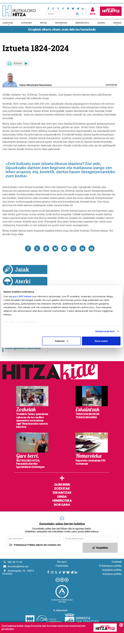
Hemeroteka (62, 500)
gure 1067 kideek (22, 296)
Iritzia (43, 22)
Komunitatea (82, 22)
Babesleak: (62, 610)
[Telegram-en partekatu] (64, 248)
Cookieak (117, 561)
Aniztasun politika (112, 574)
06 (116, 85)
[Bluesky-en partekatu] (55, 248)
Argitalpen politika (112, 569)
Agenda (101, 22)
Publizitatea (62, 565)
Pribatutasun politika (110, 565)
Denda (62, 496)
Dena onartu (101, 341)
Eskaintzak (62, 492)
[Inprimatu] (91, 248)
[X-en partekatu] (37, 248)
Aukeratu (60, 341)
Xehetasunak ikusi (105, 331)
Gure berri (62, 484)
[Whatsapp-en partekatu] (73, 248)
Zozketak (62, 488)
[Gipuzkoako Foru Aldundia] (44, 621)
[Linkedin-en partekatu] (82, 248)
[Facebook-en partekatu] (28, 248)
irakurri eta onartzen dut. (37, 545)
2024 (108, 85)
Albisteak (7, 22)
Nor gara (62, 504)
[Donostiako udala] (82, 621)
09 (112, 85)
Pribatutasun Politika (24, 545)
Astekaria (26, 22)
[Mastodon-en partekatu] (46, 248)
